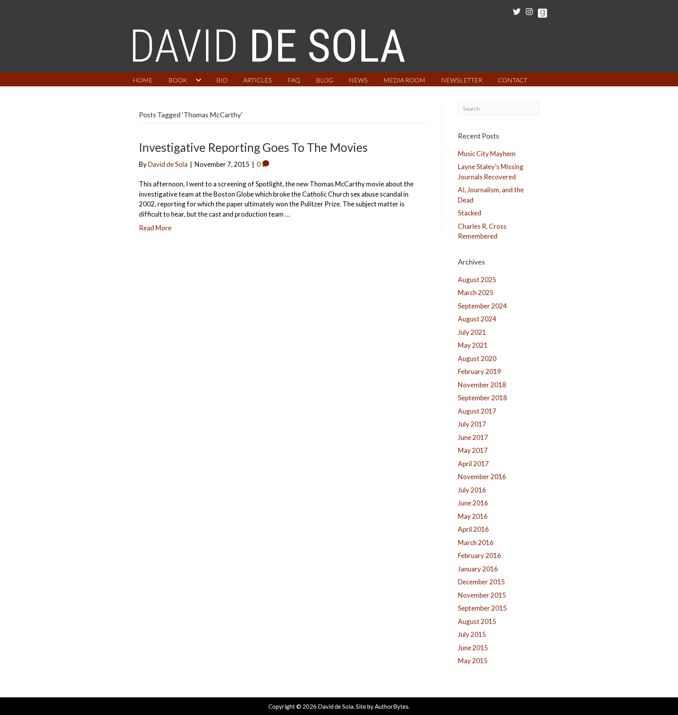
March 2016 (476, 542)
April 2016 (473, 529)
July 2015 (472, 634)
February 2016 (479, 555)
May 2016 (473, 516)
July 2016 (472, 490)
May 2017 (473, 450)
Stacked (469, 213)
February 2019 (479, 371)
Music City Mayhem (487, 154)
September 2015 (482, 608)
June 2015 (473, 648)
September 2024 (482, 306)
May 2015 (473, 661)
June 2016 (473, 503)
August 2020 (477, 358)
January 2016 (478, 569)
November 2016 (482, 476)
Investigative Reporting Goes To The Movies (253, 147)
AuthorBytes (391, 706)
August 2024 (477, 319)
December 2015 (481, 582)
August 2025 (477, 279)
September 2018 (482, 398)
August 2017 (477, 411)
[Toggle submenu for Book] (198, 80)
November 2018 (482, 385)
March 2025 (476, 292)
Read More (155, 228)
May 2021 (473, 345)
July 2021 (472, 332)
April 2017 (473, 464)
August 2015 (477, 621)
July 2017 (472, 424)
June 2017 (473, 437)
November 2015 (482, 595)
